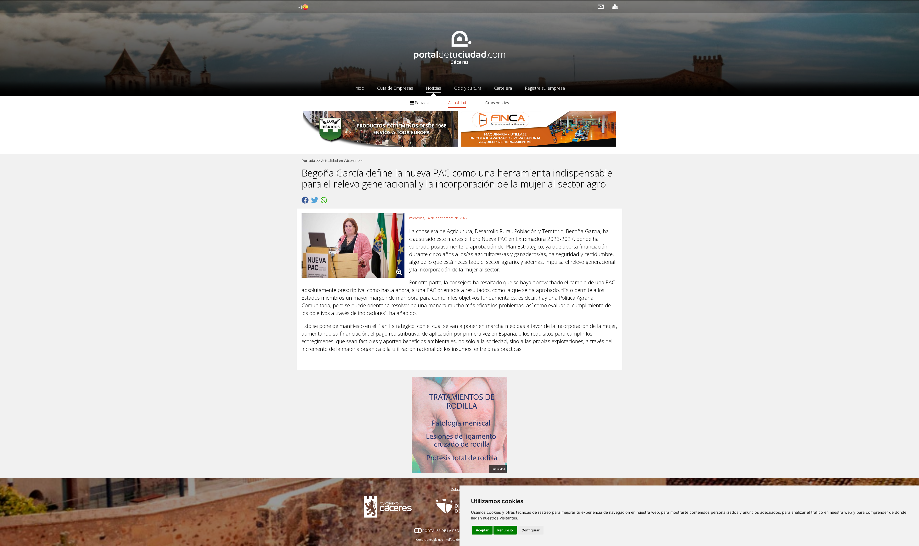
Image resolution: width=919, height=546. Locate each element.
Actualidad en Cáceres (339, 160)
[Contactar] (600, 6)
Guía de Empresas (395, 88)
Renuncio (505, 530)
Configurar (530, 530)
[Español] (302, 7)
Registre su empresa (545, 88)
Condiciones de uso (429, 540)
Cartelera (503, 88)
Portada (421, 102)
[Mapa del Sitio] (615, 6)
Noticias (433, 88)
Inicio (359, 88)
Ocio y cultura (467, 88)
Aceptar (482, 530)
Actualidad (457, 102)
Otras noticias (497, 102)
